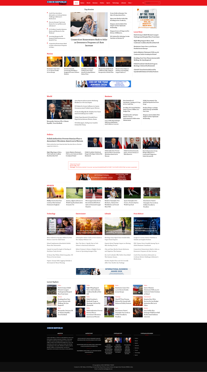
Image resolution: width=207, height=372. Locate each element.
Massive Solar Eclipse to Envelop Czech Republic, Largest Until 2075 (122, 70)
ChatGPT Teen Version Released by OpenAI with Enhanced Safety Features (146, 71)
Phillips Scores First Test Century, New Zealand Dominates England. (54, 203)
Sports (108, 3)
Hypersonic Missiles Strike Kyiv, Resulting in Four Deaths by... (119, 19)
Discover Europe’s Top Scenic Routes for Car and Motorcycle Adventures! (57, 24)
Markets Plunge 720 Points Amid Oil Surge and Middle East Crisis (150, 109)
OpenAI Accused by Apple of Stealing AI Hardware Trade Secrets (59, 250)
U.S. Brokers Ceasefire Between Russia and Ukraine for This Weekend (58, 31)
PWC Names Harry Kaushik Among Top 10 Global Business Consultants (146, 244)
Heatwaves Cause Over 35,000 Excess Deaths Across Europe (53, 70)
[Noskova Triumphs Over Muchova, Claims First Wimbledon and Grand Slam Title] (113, 192)
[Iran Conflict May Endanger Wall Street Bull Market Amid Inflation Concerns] (113, 112)
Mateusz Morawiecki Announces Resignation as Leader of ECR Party (118, 348)
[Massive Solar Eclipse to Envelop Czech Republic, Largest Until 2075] (123, 65)
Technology (115, 3)
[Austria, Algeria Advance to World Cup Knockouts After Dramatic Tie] (74, 192)
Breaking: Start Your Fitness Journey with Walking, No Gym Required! (147, 59)
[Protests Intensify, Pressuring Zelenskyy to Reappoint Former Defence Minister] (72, 66)
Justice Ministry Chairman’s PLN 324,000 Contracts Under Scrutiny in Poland (146, 53)
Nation (82, 3)
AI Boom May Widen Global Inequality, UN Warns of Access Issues (60, 256)
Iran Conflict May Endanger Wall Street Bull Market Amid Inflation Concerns (112, 122)
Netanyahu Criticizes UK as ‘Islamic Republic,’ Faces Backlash (58, 122)
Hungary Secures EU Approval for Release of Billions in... (119, 32)
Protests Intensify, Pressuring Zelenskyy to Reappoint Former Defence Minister (71, 71)
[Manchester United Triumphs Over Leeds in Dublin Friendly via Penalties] (151, 193)
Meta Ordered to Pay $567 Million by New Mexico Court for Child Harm (59, 239)
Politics (102, 3)
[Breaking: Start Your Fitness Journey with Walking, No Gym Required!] (118, 226)
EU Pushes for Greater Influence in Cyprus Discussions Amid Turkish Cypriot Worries (87, 107)
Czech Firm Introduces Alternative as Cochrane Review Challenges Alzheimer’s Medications (58, 16)
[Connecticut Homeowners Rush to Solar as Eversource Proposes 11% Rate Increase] (89, 29)
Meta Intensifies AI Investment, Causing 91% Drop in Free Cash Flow (131, 102)
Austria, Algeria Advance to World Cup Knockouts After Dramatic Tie (74, 203)
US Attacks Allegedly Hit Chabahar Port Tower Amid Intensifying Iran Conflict (88, 113)
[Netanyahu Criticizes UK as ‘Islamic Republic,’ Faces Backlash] (59, 112)
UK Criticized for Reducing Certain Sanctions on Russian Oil (119, 37)
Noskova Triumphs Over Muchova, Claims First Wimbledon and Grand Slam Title (112, 204)
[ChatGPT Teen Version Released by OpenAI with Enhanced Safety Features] (60, 226)
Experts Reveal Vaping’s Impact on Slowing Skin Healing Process (118, 244)
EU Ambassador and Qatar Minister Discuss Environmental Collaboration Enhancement (131, 117)
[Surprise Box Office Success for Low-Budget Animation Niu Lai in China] (89, 226)
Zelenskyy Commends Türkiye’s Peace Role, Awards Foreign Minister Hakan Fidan (88, 71)
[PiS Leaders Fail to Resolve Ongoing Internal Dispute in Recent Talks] (127, 340)
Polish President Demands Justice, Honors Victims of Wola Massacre (131, 152)
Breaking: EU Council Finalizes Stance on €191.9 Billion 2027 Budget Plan (131, 109)
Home (76, 3)
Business (95, 3)
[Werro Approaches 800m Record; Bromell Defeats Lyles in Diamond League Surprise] (93, 192)
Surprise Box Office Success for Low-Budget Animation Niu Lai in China (88, 232)
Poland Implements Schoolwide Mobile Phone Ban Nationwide (59, 244)
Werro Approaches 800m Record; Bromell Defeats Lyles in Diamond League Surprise (93, 204)
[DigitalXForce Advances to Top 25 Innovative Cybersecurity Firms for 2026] (147, 226)
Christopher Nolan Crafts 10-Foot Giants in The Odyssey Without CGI (89, 239)
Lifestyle (123, 3)
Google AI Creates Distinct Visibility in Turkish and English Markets (145, 239)
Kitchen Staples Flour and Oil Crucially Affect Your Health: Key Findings (116, 262)
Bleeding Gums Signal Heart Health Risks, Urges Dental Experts (117, 239)
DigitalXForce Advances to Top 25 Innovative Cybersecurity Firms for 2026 (146, 231)
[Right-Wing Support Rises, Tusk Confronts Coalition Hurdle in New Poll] (80, 290)
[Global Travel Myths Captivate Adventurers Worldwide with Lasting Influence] (108, 340)
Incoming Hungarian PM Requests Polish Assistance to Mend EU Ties (57, 38)
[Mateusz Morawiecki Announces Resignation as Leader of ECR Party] (118, 340)
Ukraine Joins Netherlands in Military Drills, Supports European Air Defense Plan (105, 70)
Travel (136, 350)
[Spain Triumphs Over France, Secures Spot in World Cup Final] (132, 192)
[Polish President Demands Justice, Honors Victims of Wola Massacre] (132, 146)
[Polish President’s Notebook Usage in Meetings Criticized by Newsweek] (80, 301)
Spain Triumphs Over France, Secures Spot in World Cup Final (131, 203)
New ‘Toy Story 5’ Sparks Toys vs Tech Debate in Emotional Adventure (87, 244)
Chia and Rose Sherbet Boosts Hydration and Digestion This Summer (117, 250)
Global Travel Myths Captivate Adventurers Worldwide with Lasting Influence (108, 349)
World (88, 3)
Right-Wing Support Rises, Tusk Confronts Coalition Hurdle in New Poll (146, 42)
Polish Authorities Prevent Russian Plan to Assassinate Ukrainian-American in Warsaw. (65, 139)
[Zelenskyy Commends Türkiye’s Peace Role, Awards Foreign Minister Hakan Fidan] (89, 66)
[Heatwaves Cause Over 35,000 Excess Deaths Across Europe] (54, 65)
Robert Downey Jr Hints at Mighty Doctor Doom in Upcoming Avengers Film (88, 250)
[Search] (143, 3)
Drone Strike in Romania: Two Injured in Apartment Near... (118, 14)
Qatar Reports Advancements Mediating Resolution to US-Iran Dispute (86, 101)
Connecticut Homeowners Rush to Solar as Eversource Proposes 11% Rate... (58, 45)
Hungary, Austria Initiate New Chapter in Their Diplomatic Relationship (118, 25)
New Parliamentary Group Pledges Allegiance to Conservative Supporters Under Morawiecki (150, 153)
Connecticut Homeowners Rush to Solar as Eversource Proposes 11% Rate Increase (89, 42)
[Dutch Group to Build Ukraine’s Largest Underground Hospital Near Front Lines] (52, 290)
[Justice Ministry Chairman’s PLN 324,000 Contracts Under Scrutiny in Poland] (138, 290)
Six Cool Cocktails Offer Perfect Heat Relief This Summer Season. (118, 256)
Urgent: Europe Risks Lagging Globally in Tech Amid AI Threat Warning (59, 262)
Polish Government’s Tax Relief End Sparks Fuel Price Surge (151, 102)
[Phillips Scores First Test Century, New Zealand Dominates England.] (55, 192)
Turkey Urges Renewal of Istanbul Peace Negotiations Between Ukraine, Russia (86, 118)
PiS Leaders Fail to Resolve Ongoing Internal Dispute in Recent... (127, 349)
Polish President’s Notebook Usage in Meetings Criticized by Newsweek (145, 65)
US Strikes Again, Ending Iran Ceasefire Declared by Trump (86, 124)
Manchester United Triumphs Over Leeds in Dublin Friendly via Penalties (150, 204)
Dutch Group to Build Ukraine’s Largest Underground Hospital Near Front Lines (146, 36)
